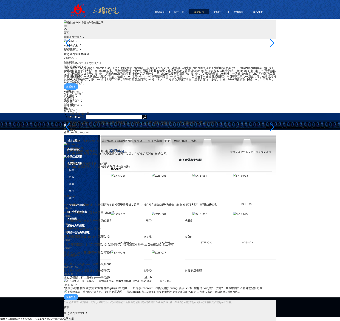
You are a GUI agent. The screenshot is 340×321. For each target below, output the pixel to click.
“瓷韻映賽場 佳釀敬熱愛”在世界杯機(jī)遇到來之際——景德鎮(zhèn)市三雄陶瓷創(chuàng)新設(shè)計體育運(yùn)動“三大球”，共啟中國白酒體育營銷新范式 (163, 288)
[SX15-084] (210, 187)
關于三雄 (179, 11)
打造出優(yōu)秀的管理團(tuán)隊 (85, 163)
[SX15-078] (128, 264)
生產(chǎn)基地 (74, 148)
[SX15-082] (128, 226)
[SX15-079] (250, 226)
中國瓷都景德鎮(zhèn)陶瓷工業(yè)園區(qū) (92, 151)
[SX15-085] (169, 187)
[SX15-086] (128, 187)
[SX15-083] (250, 187)
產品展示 (199, 11)
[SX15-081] (169, 226)
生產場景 (238, 11)
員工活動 (69, 161)
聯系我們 (258, 11)
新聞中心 (219, 11)
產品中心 (243, 151)
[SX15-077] (169, 264)
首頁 (232, 151)
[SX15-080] (210, 226)
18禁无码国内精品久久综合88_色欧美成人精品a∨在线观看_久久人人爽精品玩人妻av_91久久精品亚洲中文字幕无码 (63, 318)
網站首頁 (160, 11)
